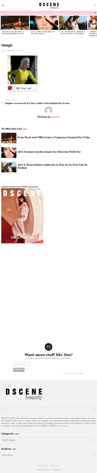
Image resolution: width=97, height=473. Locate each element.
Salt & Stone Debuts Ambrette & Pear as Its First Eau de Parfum (72, 33)
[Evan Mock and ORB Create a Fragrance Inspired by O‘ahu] (15, 23)
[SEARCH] (95, 5)
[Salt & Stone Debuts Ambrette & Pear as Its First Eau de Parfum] (73, 23)
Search (93, 410)
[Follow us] (95, 13)
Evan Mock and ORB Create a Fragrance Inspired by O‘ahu (13, 33)
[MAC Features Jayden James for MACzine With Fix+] (44, 23)
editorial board (62, 426)
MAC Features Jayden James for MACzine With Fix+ (42, 33)
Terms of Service (43, 470)
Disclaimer (56, 470)
